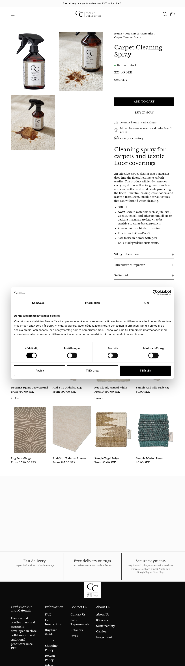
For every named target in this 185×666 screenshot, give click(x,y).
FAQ (48, 614)
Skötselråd (121, 275)
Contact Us (78, 607)
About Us (102, 607)
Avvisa (40, 370)
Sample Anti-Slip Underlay (152, 388)
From (22, 391)
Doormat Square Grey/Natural (29, 388)
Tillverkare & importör (129, 265)
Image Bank (104, 637)
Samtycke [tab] (38, 302)
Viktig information (126, 254)
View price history (132, 138)
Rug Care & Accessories (139, 33)
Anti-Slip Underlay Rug (67, 388)
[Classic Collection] (92, 14)
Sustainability (105, 626)
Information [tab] (92, 302)
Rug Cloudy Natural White (110, 388)
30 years (102, 620)
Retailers (76, 630)
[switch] (72, 355)
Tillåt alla (145, 370)
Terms (49, 640)
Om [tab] (146, 302)
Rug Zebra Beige (21, 458)
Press (74, 635)
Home (118, 33)
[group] (92, 3)
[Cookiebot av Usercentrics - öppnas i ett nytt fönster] (155, 292)
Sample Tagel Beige (106, 458)
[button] (164, 14)
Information (54, 607)
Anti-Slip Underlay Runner (69, 458)
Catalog (101, 631)
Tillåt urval (92, 370)
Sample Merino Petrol (150, 458)
